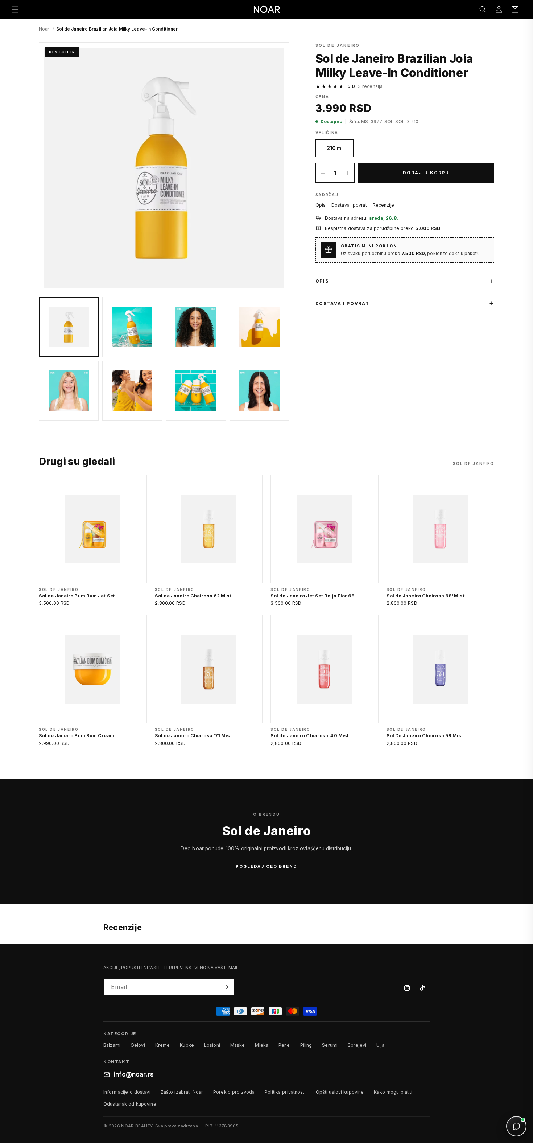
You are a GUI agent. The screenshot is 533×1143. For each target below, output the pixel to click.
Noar (44, 29)
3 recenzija (370, 86)
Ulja (380, 1045)
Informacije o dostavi (126, 1092)
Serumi (330, 1045)
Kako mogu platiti (393, 1092)
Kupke (187, 1045)
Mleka (261, 1045)
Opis (320, 205)
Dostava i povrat (349, 205)
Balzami (111, 1045)
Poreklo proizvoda (234, 1092)
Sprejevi (357, 1045)
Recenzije (383, 205)
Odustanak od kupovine (129, 1104)
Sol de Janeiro (337, 45)
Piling (306, 1045)
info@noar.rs (134, 1074)
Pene (284, 1045)
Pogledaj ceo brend (266, 866)
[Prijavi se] (226, 987)
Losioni (212, 1045)
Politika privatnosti (285, 1092)
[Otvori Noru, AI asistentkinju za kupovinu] (516, 1126)
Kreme (162, 1045)
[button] (15, 9)
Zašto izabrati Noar (182, 1092)
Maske (237, 1045)
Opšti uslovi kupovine (340, 1092)
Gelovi (138, 1045)
